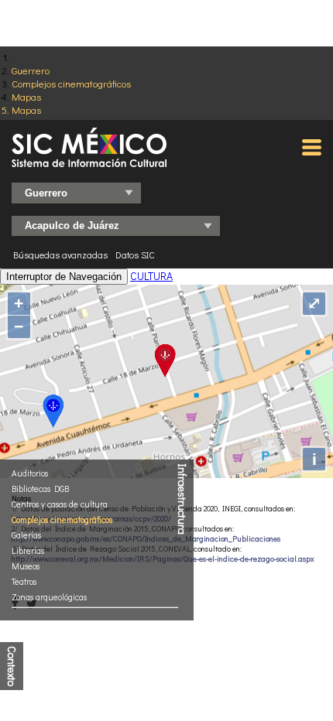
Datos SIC (135, 254)
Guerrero (31, 70)
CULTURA (151, 275)
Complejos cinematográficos (71, 83)
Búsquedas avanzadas (60, 254)
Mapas (26, 96)
